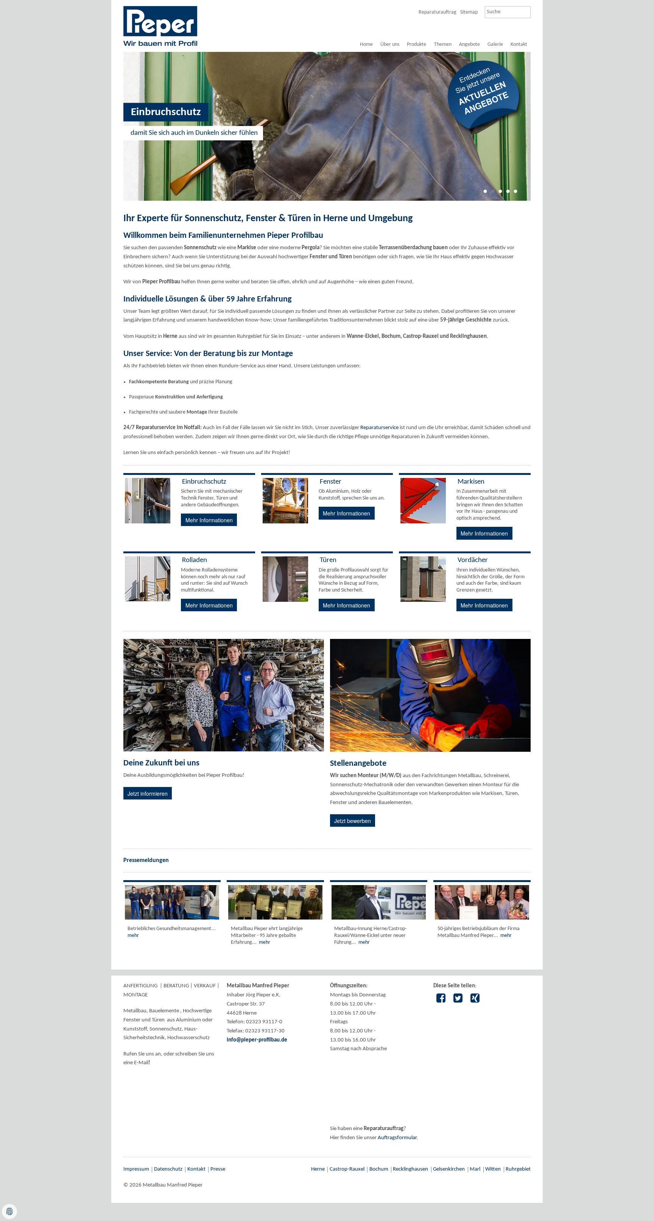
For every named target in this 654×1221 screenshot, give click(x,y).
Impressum (136, 1169)
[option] (327, 126)
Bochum (378, 1169)
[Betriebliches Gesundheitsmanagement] (172, 902)
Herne (318, 1169)
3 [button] (500, 194)
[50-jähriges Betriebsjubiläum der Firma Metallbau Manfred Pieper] (482, 902)
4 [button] (508, 194)
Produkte (416, 44)
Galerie (495, 44)
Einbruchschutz (204, 482)
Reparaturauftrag (437, 12)
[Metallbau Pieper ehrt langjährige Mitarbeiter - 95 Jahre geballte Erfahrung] (275, 902)
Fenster (330, 482)
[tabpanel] (327, 45)
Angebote (469, 44)
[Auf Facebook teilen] (440, 999)
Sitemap (469, 12)
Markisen (471, 482)
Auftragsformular (397, 1138)
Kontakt (519, 44)
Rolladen (194, 560)
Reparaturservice (379, 428)
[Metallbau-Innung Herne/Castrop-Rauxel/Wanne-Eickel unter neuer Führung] (379, 902)
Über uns (389, 44)
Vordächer (473, 560)
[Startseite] (160, 26)
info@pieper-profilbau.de (257, 1040)
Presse (217, 1169)
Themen (443, 44)
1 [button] (485, 194)
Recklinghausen (410, 1169)
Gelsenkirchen (449, 1169)
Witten (493, 1169)
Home (366, 44)
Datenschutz (168, 1169)
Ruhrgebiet (518, 1169)
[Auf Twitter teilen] (457, 999)
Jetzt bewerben (352, 820)
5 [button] (515, 194)
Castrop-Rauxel (347, 1169)
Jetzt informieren (148, 793)
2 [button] (493, 194)
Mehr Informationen (209, 520)
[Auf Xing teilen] (474, 999)
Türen (328, 560)
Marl (475, 1169)
